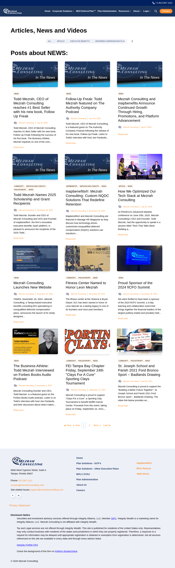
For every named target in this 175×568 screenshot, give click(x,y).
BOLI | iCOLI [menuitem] (83, 474)
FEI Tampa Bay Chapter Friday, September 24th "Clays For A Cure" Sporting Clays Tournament (85, 374)
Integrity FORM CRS (27, 545)
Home (47, 11)
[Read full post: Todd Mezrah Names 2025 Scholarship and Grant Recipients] (35, 167)
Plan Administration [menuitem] (87, 479)
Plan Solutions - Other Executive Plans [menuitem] (97, 468)
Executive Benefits (80, 41)
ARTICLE (61, 41)
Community (19, 186)
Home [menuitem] (79, 458)
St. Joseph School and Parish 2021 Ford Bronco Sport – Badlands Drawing (139, 370)
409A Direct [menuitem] (143, 474)
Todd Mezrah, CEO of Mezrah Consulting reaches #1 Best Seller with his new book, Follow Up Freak (34, 107)
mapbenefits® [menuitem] (144, 463)
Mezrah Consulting (26, 123)
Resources (124, 11)
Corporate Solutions (62, 11)
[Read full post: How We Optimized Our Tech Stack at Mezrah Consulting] (139, 167)
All (49, 41)
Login (146, 11)
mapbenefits (71, 186)
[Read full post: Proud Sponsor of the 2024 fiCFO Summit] (139, 258)
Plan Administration (107, 11)
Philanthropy (20, 190)
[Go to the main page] (12, 11)
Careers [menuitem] (80, 490)
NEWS (16, 94)
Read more (18, 147)
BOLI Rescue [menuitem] (144, 468)
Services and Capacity (35, 186)
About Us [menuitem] (81, 485)
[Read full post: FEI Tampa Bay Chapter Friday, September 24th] (87, 341)
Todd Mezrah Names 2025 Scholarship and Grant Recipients (34, 199)
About (136, 11)
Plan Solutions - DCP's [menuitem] (88, 463)
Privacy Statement (19, 505)
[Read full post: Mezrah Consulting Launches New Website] (35, 258)
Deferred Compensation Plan (110, 41)
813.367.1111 (25, 480)
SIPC (113, 518)
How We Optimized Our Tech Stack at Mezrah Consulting (137, 195)
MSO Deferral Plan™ (86, 11)
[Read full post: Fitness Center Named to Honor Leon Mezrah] (87, 258)
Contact (166, 11)
